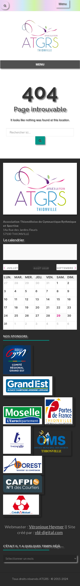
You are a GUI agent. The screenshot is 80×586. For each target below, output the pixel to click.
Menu (63, 4)
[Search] (40, 140)
